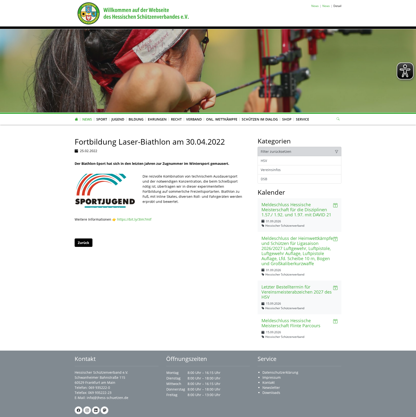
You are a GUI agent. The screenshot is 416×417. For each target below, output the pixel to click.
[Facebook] (78, 410)
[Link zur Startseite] (132, 13)
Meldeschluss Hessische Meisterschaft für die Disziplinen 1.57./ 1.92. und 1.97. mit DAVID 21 (296, 210)
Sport (101, 119)
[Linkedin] (96, 410)
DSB (264, 179)
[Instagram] (87, 410)
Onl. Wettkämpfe (221, 119)
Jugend (117, 119)
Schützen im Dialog (260, 119)
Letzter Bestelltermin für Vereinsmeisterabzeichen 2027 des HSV (296, 292)
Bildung (136, 119)
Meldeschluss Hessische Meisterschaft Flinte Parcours (290, 323)
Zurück (83, 242)
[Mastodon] (104, 410)
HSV (264, 160)
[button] (87, 114)
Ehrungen (157, 119)
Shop (287, 119)
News (87, 119)
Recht (176, 119)
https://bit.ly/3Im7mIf (134, 219)
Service (302, 119)
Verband (194, 119)
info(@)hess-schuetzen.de (107, 397)
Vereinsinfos (271, 169)
